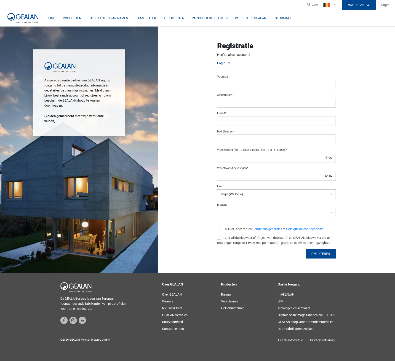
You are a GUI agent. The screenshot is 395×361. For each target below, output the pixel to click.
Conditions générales (267, 229)
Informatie (283, 18)
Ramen (226, 294)
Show (328, 157)
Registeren (320, 254)
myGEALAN (356, 5)
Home (51, 18)
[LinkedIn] (82, 320)
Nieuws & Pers (172, 308)
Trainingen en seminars (294, 308)
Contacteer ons (173, 329)
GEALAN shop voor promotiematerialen (306, 322)
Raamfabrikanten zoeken (295, 329)
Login (221, 63)
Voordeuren (229, 301)
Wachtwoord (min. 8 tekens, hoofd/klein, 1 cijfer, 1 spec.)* (252, 149)
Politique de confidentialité (304, 229)
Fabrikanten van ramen (108, 18)
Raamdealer (146, 18)
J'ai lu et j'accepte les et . (273, 229)
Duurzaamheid (172, 322)
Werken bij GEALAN (250, 18)
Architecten (173, 18)
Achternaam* (225, 95)
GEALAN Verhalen (175, 315)
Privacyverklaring (322, 340)
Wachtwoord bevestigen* (232, 168)
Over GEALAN (172, 294)
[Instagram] (73, 320)
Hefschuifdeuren (233, 308)
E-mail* (221, 113)
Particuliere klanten (210, 18)
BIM (280, 301)
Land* (220, 186)
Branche (222, 204)
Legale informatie (290, 340)
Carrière (167, 301)
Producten (72, 18)
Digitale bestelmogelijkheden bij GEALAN (306, 315)
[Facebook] (64, 320)
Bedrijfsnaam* (226, 131)
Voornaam (223, 76)
